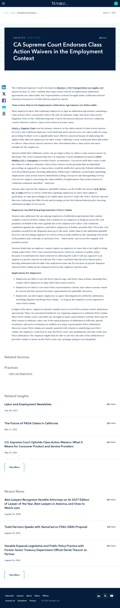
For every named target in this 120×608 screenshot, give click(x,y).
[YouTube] (111, 596)
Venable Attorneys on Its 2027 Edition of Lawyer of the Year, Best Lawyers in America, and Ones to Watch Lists (46, 504)
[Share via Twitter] (4, 93)
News (37, 596)
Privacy (33, 601)
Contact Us (10, 601)
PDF (114, 13)
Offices (45, 596)
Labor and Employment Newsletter (28, 404)
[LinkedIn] (98, 596)
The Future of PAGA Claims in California (31, 423)
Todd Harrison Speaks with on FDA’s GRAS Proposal (45, 527)
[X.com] (105, 596)
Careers (20, 596)
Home (6, 13)
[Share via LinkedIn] (4, 87)
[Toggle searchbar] (116, 3)
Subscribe (9, 596)
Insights (12, 13)
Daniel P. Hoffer (34, 38)
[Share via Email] (4, 107)
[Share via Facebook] (4, 100)
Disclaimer (22, 601)
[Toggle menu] (3, 3)
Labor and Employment (20, 373)
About (29, 596)
